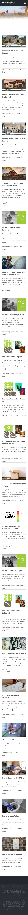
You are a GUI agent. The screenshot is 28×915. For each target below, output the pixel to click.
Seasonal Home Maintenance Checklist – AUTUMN (12, 184)
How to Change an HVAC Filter (13, 778)
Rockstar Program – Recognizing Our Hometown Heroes (13, 273)
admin (4, 202)
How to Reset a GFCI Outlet (12, 854)
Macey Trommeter (7, 246)
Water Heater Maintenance (12, 740)
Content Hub (19, 69)
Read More (4, 72)
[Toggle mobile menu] (25, 3)
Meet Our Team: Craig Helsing (13, 314)
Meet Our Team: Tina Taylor (12, 571)
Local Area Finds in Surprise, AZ (13, 357)
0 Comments (7, 248)
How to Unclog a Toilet (10, 816)
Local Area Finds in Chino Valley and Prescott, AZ (13, 442)
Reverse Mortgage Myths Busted (14, 653)
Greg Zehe (5, 69)
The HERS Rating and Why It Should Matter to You (12, 527)
